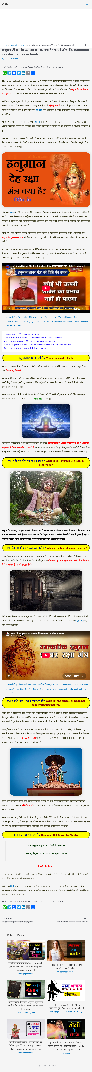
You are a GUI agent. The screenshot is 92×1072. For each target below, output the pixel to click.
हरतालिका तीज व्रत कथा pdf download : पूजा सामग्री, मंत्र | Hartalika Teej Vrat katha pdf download (25, 966)
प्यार (33, 1013)
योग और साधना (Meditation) (66, 972)
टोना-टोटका (66, 1053)
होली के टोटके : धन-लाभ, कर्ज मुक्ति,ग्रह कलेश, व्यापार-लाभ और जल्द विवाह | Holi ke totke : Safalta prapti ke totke (66, 1046)
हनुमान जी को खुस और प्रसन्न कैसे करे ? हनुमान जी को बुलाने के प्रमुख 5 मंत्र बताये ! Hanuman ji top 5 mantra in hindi (47, 684)
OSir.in (6, 4)
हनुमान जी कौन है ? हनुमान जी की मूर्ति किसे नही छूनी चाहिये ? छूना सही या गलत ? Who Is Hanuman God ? (42, 317)
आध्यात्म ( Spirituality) (25, 974)
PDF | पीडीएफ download (58, 1012)
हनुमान (37, 122)
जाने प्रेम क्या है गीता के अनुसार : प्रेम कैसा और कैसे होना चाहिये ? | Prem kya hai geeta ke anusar (25, 1005)
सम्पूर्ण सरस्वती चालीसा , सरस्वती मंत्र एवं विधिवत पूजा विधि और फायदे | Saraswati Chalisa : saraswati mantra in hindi (25, 1045)
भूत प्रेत (39, 110)
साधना (12, 212)
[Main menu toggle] (87, 4)
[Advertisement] (46, 27)
